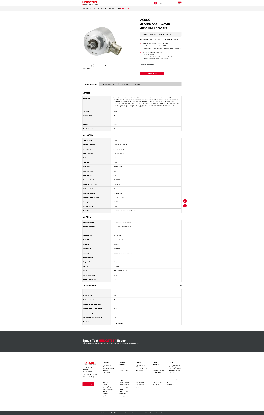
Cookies (161, 412)
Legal (171, 362)
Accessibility (154, 412)
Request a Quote (152, 73)
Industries (155, 386)
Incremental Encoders (158, 368)
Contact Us (171, 3)
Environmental (89, 285)
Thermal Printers (124, 370)
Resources (156, 380)
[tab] (90, 84)
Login (168, 382)
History (105, 384)
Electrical (86, 217)
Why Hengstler (107, 386)
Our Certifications (108, 387)
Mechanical (87, 135)
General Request (124, 384)
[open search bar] (155, 3)
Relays (138, 362)
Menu (179, 4)
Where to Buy (123, 395)
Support (122, 380)
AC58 (117, 8)
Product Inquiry (123, 386)
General (86, 93)
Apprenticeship (140, 384)
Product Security (124, 396)
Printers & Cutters (123, 363)
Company (106, 380)
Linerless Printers (124, 367)
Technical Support (124, 382)
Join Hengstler (140, 382)
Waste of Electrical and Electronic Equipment (108, 391)
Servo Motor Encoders (158, 370)
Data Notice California (175, 368)
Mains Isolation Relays (142, 368)
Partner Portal (172, 380)
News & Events (156, 384)
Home (84, 8)
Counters (106, 362)
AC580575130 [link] (124, 8)
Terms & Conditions (174, 365)
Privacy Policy (140, 412)
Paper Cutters (123, 368)
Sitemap (147, 412)
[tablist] (132, 84)
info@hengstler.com (92, 378)
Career (138, 380)
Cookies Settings (88, 384)
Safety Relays (140, 370)
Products (89, 8)
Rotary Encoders (98, 8)
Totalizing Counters (108, 374)
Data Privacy (172, 367)
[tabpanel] (132, 208)
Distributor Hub (171, 384)
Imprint (171, 374)
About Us (105, 382)
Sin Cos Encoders (157, 372)
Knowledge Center (157, 382)
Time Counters (107, 372)
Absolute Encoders (109, 8)
